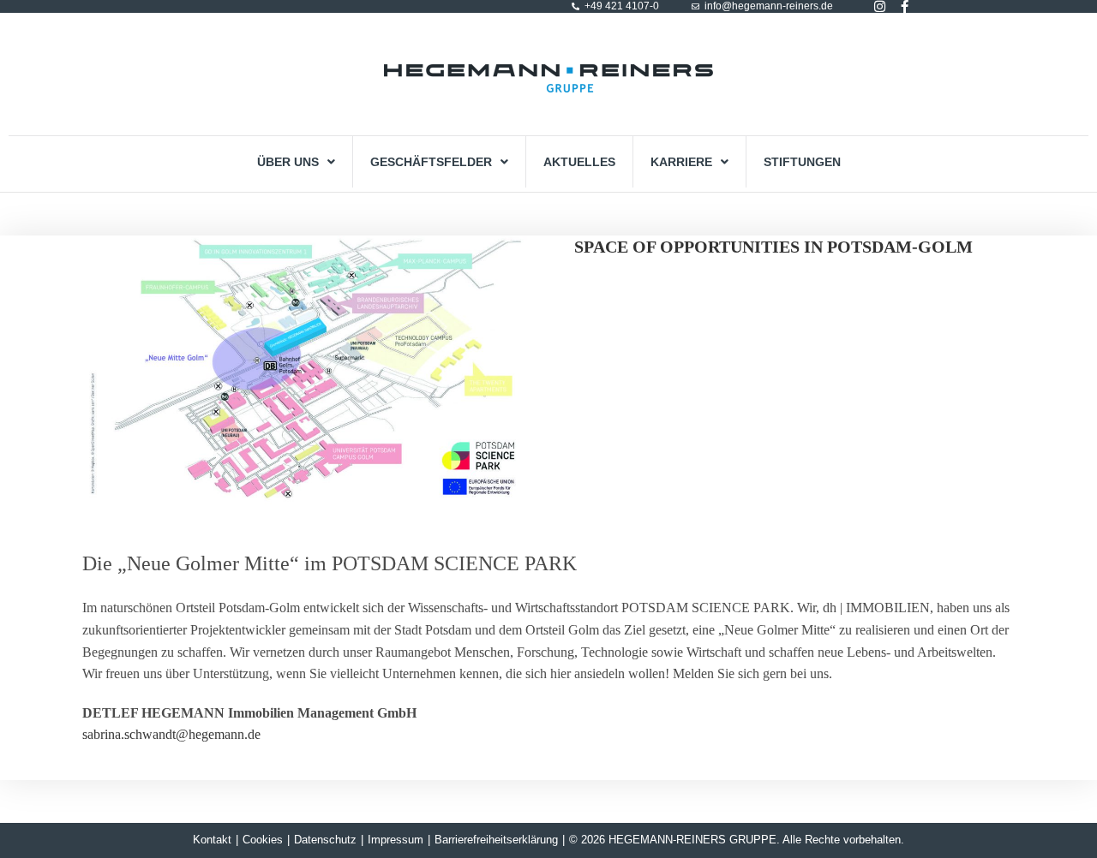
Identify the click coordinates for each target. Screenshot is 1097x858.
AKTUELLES (579, 162)
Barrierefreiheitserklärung (496, 839)
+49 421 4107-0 (621, 6)
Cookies (263, 839)
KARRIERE (681, 162)
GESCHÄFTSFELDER (431, 162)
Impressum (395, 839)
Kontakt (212, 839)
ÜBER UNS (288, 162)
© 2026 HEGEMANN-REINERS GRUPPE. (674, 839)
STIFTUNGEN (802, 162)
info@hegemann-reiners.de (768, 6)
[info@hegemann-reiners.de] (695, 6)
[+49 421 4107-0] (575, 6)
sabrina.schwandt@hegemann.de (171, 734)
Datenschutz (325, 839)
